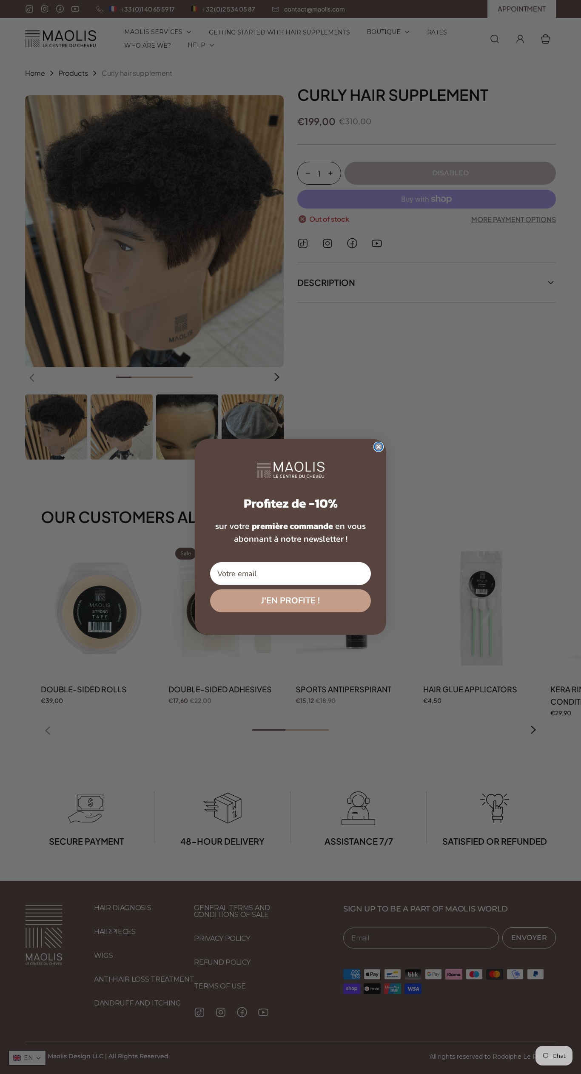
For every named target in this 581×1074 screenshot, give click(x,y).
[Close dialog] (378, 447)
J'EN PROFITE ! (290, 600)
